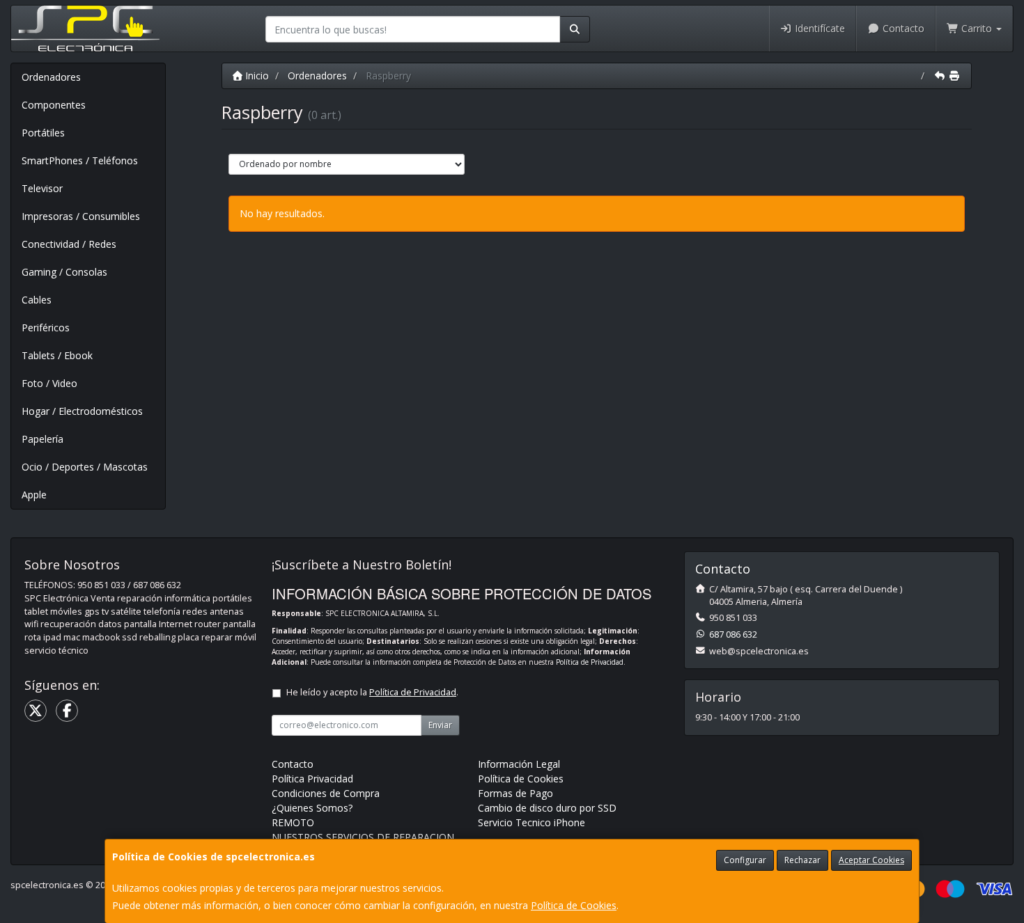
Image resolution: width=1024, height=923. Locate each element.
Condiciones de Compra (326, 793)
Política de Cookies (573, 905)
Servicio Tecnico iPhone (531, 822)
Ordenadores (51, 77)
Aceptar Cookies (871, 860)
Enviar (440, 725)
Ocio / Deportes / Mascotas (85, 466)
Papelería (42, 438)
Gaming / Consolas (64, 271)
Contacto (902, 28)
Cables (37, 299)
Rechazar (802, 860)
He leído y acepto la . (372, 692)
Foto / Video (49, 383)
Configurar (745, 860)
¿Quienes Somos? (312, 807)
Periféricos (46, 327)
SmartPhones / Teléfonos (80, 160)
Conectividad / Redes (69, 244)
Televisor (42, 188)
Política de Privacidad (589, 662)
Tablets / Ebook (57, 355)
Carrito (977, 28)
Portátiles (43, 132)
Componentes (54, 104)
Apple (34, 494)
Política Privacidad (312, 778)
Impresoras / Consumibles (81, 216)
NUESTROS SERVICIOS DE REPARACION (363, 837)
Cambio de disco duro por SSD (547, 807)
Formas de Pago (515, 793)
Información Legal (519, 764)
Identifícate (818, 28)
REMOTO (293, 822)
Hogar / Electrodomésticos (82, 411)
